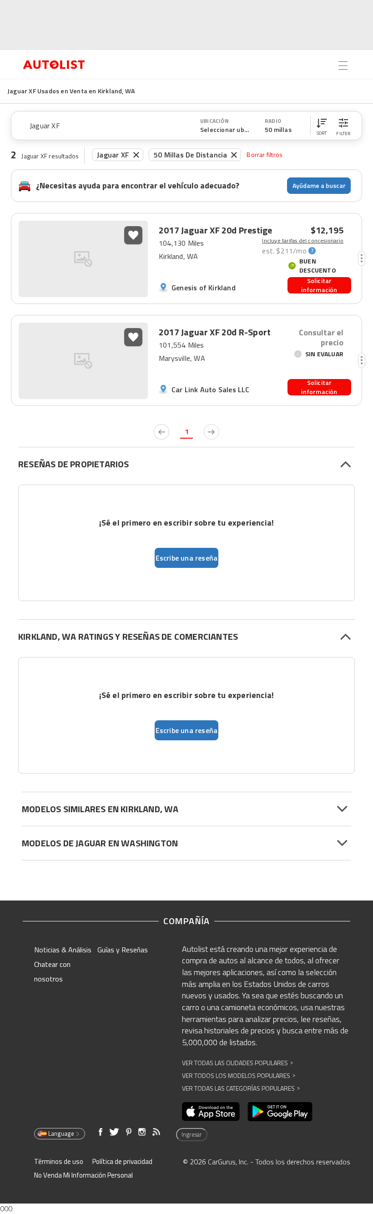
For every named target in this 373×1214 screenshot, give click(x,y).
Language (61, 1133)
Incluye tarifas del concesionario (302, 240)
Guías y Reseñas (122, 949)
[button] (322, 125)
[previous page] (161, 432)
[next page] (211, 432)
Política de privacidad (122, 1161)
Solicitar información (319, 285)
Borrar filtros (264, 154)
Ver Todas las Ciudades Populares (237, 1062)
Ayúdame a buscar (319, 185)
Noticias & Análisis (62, 949)
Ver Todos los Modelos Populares (238, 1075)
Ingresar (191, 1134)
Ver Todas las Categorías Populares (241, 1088)
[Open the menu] (343, 65)
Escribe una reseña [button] (187, 557)
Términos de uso (58, 1161)
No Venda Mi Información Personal (83, 1175)
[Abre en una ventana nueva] (211, 1111)
